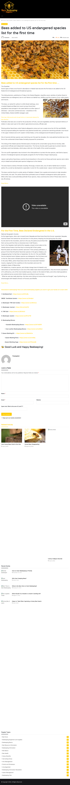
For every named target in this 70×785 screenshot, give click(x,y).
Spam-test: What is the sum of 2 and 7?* (12, 406)
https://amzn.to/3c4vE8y (27, 337)
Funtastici (6, 37)
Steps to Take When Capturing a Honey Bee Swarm (26, 601)
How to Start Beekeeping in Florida (22, 571)
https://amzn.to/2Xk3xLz (29, 303)
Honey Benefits (6, 756)
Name (3, 393)
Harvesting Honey (7, 759)
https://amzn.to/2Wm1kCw (24, 333)
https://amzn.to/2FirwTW (23, 316)
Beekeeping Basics (7, 742)
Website (38, 400)
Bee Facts (5, 737)
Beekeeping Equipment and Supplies (12, 739)
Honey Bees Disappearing (32, 444)
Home (4, 20)
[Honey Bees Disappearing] (35, 436)
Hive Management (7, 761)
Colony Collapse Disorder (55, 558)
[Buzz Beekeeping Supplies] (9, 7)
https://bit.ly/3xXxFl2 (22, 307)
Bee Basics (5, 750)
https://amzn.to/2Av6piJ (25, 298)
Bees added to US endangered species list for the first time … (30, 83)
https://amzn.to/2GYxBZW (33, 324)
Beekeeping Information (8, 748)
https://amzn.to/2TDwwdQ (28, 342)
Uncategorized (6, 767)
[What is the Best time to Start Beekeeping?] (6, 588)
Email (3, 400)
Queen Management (7, 772)
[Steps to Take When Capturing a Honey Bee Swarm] (6, 664)
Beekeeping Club (7, 775)
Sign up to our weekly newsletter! (12, 418)
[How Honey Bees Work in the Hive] (11, 436)
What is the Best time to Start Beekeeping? (24, 586)
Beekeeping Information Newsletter (12, 769)
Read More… (5, 183)
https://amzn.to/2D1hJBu (21, 294)
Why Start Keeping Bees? (19, 578)
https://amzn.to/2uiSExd (34, 329)
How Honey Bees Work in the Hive (11, 444)
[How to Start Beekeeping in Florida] (6, 573)
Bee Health (10, 20)
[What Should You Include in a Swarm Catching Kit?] (6, 596)
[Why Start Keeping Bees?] (6, 581)
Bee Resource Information (9, 745)
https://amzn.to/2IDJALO (17, 311)
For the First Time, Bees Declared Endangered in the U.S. (28, 230)
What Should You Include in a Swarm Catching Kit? (26, 593)
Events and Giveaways (8, 764)
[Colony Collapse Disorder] (58, 493)
